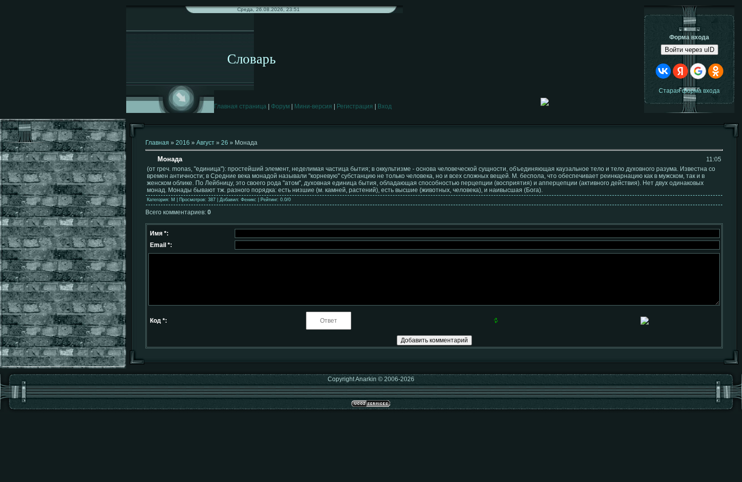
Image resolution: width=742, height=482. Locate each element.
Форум (280, 106)
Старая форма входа (689, 90)
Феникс (248, 199)
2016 (183, 142)
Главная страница (240, 106)
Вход (385, 106)
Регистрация (355, 106)
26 (224, 142)
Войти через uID (689, 49)
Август (205, 142)
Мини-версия (313, 106)
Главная (157, 142)
